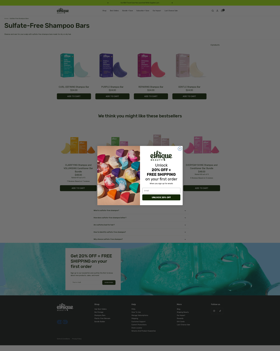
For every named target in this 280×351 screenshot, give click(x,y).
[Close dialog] (180, 149)
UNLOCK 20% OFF (161, 197)
